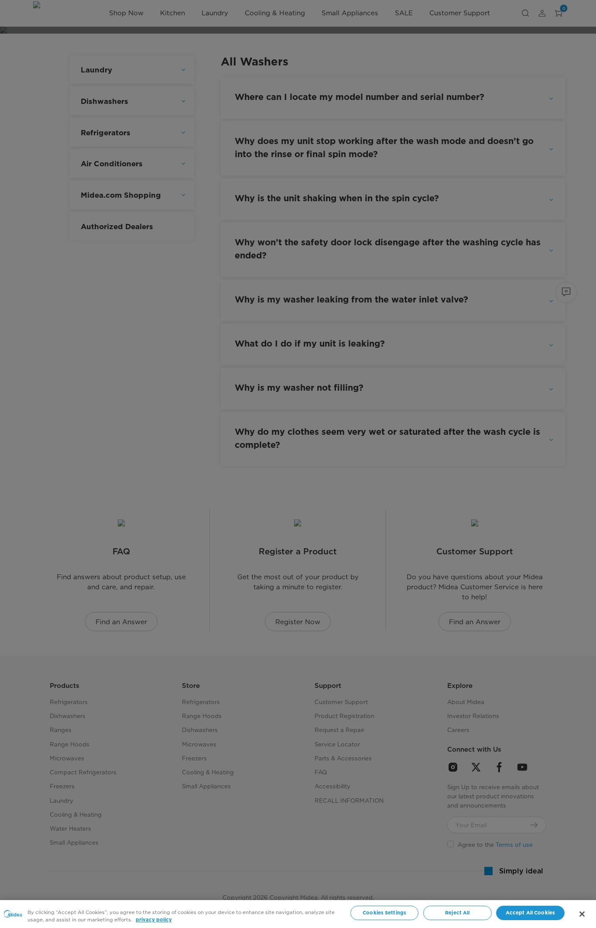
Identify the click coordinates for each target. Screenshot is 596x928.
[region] (298, 914)
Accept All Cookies (530, 913)
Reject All (457, 913)
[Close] (582, 914)
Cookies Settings (384, 913)
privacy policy (154, 920)
